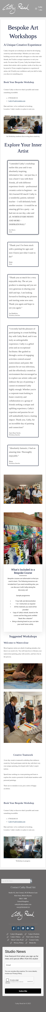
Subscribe (23, 991)
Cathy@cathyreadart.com (16, 101)
